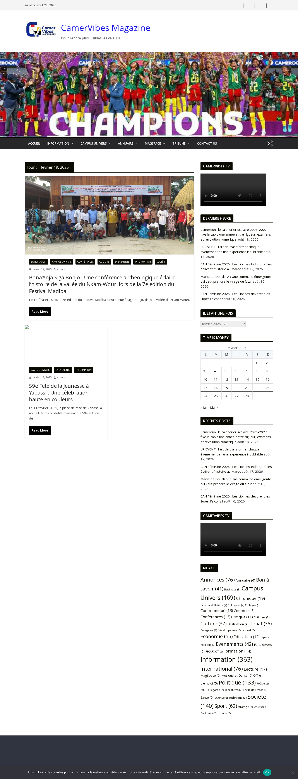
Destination (238, 624)
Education (247, 636)
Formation (237, 651)
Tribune (224, 713)
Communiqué (216, 610)
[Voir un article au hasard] (269, 143)
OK (267, 772)
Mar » (214, 407)
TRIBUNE (179, 143)
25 (216, 396)
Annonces (217, 579)
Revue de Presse (255, 690)
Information (58, 143)
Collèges (252, 605)
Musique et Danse (236, 675)
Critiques (262, 617)
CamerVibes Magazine (105, 28)
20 (236, 387)
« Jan (203, 407)
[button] (71, 143)
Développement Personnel (236, 630)
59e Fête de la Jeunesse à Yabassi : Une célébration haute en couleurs (59, 392)
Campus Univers (93, 143)
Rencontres (233, 690)
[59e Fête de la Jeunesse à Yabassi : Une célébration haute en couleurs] (66, 344)
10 (205, 379)
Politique (237, 682)
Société (161, 261)
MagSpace (153, 143)
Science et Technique (230, 698)
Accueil (34, 143)
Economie (216, 636)
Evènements (234, 644)
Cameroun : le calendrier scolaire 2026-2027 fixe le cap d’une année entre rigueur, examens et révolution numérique (235, 234)
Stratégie (245, 707)
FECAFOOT (214, 651)
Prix (204, 690)
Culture (104, 261)
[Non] (292, 772)
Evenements (122, 261)
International (221, 668)
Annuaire (126, 143)
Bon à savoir (38, 261)
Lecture (255, 669)
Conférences (85, 261)
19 (226, 387)
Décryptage (208, 630)
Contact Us (207, 143)
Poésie (263, 683)
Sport (225, 705)
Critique (242, 616)
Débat (260, 623)
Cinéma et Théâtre (213, 605)
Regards (217, 690)
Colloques (236, 605)
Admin (61, 269)
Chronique (250, 598)
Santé (207, 697)
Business (232, 589)
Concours (244, 610)
